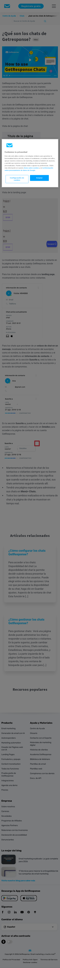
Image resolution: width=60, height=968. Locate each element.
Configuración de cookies (17, 179)
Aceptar (39, 178)
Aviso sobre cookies (31, 168)
